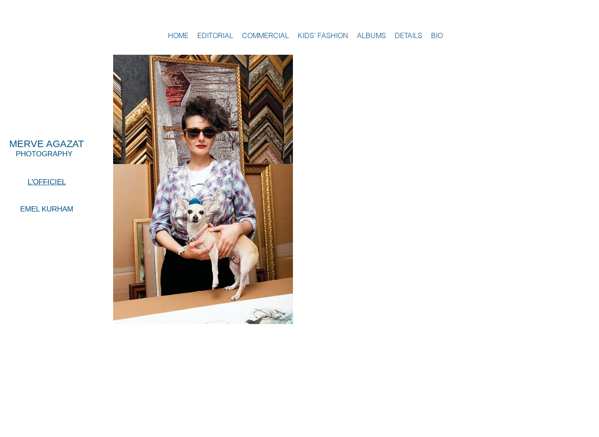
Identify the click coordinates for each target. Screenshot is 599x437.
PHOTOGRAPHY (40, 154)
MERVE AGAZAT (46, 143)
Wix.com (500, 432)
